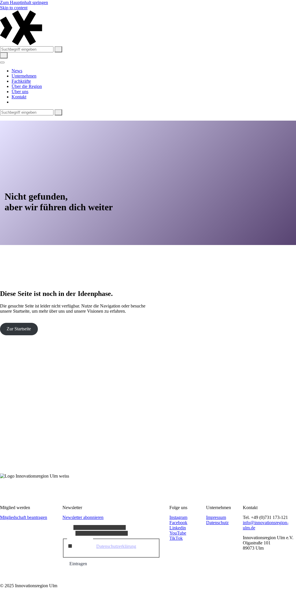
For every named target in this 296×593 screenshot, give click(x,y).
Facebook (178, 522)
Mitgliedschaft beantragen (23, 517)
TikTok (176, 538)
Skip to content (13, 7)
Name (67, 527)
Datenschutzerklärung (116, 546)
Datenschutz (217, 522)
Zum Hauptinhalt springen (24, 2)
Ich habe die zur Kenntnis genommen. (105, 549)
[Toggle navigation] (2, 62)
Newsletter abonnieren (82, 517)
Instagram (178, 517)
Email (68, 533)
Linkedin (177, 527)
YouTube (177, 533)
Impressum (216, 517)
